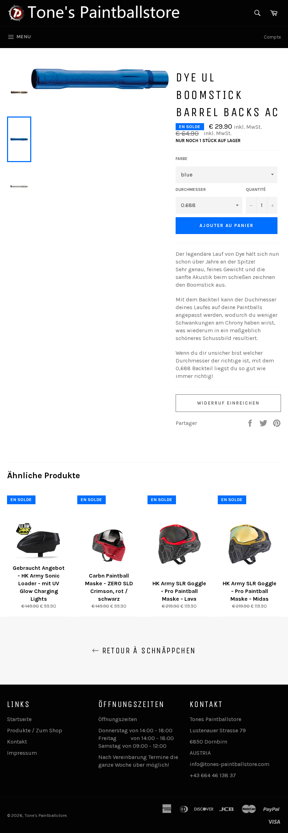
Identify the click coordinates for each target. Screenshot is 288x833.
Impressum (22, 752)
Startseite (19, 719)
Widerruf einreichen (228, 403)
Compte (272, 37)
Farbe (182, 158)
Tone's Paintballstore (46, 815)
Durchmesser (191, 189)
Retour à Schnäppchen (147, 650)
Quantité (256, 189)
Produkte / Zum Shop (34, 730)
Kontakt (17, 741)
